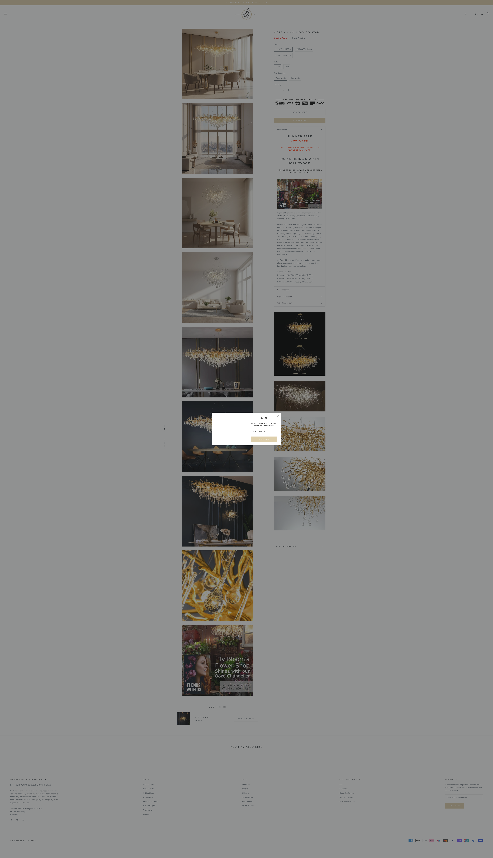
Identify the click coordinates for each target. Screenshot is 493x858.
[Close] (278, 416)
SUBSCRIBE (263, 439)
